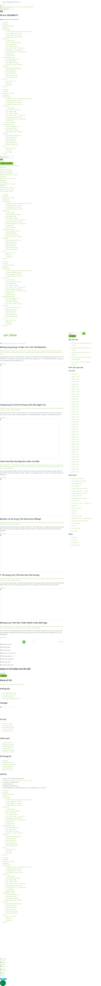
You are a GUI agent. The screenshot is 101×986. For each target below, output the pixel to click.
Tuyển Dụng (9, 84)
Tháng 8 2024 (75, 399)
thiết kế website (4, 734)
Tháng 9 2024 (75, 396)
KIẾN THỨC (6, 39)
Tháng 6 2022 (75, 456)
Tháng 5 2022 (75, 459)
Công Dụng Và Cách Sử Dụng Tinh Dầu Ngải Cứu (23, 404)
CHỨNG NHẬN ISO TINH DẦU (13, 35)
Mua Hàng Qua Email (11, 61)
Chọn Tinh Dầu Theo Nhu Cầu (13, 42)
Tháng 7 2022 (75, 454)
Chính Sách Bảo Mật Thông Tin (13, 68)
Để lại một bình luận (5, 350)
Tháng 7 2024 (75, 401)
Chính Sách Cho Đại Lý (11, 70)
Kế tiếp (61, 642)
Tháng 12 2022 (75, 444)
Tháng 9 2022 (75, 451)
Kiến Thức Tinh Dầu (11, 81)
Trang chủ (5, 22)
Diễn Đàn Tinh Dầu (10, 55)
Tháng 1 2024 (75, 414)
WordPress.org (75, 545)
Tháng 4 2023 (75, 434)
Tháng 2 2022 (75, 464)
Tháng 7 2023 (75, 426)
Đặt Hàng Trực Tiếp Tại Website (14, 64)
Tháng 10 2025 (75, 379)
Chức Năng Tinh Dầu (11, 44)
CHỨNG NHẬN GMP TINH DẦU (14, 33)
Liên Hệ (5, 86)
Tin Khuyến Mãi (10, 53)
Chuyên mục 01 (75, 500)
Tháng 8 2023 (75, 424)
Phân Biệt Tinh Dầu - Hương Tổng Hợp (24, 352)
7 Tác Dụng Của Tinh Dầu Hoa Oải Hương (19, 575)
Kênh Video (9, 83)
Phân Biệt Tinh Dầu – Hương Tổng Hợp (16, 51)
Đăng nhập (74, 537)
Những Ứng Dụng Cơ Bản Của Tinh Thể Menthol (23, 347)
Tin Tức (5, 79)
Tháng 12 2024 (75, 389)
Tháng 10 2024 (75, 394)
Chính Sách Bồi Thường (11, 75)
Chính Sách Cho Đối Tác (12, 77)
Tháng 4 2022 (75, 461)
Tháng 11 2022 (75, 446)
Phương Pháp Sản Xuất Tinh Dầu (14, 50)
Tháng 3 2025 (75, 384)
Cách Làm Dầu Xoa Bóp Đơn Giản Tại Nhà (19, 461)
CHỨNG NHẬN (6, 29)
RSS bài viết (74, 540)
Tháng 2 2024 (75, 411)
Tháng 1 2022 (75, 467)
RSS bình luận (75, 542)
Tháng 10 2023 (75, 419)
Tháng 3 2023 (75, 436)
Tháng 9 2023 (75, 421)
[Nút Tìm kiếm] (83, 333)
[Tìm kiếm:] (77, 333)
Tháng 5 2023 (75, 431)
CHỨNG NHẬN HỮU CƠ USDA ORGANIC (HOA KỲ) (19, 31)
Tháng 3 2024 (75, 409)
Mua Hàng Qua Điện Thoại (12, 59)
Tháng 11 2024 (75, 391)
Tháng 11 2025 (75, 376)
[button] (0, 977)
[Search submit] (1, 11)
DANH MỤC (6, 28)
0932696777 (3, 979)
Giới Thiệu (5, 24)
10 (33, 642)
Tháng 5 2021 (75, 471)
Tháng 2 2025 (75, 386)
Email (1, 673)
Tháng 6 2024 (75, 404)
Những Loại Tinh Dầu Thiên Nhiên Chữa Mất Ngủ (23, 622)
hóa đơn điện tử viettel (25, 734)
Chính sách (5, 66)
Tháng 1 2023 (75, 441)
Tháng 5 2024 (75, 406)
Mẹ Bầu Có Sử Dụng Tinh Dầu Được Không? (20, 519)
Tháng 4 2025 (75, 381)
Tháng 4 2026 (75, 374)
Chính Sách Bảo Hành (11, 72)
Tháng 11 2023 (75, 416)
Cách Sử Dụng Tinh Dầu (12, 46)
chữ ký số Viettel (13, 734)
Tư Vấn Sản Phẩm (10, 40)
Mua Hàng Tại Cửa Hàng (12, 62)
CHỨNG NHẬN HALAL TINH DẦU (14, 37)
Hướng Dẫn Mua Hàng (8, 57)
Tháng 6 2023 (75, 429)
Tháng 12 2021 (75, 469)
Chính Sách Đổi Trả (10, 73)
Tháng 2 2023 (75, 439)
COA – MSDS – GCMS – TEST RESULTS (15, 48)
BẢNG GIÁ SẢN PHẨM (8, 26)
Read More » (3, 363)
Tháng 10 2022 (75, 449)
